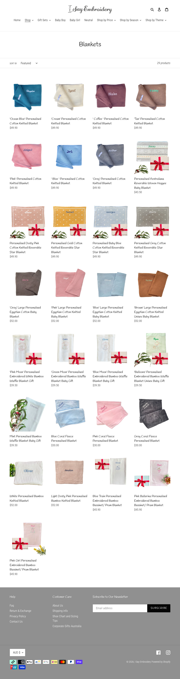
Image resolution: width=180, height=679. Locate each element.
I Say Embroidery (143, 661)
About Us (58, 605)
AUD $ (16, 652)
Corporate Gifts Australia (67, 626)
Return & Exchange (20, 611)
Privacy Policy (18, 616)
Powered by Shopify (161, 661)
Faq (12, 605)
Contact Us (16, 621)
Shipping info (60, 611)
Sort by (13, 63)
